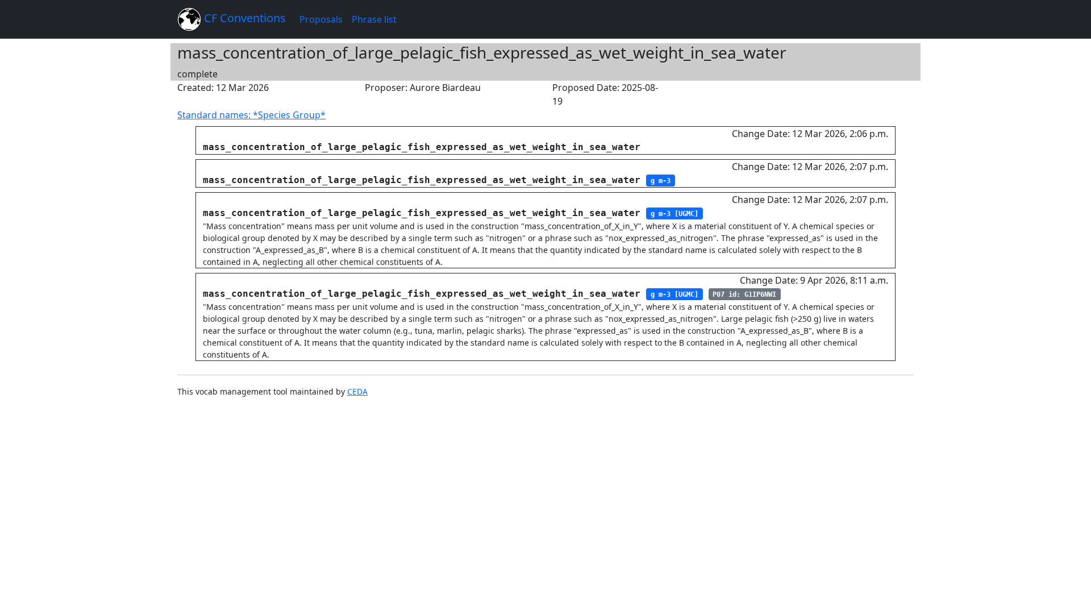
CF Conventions (243, 18)
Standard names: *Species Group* (251, 115)
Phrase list (374, 19)
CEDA (357, 391)
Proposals (321, 19)
